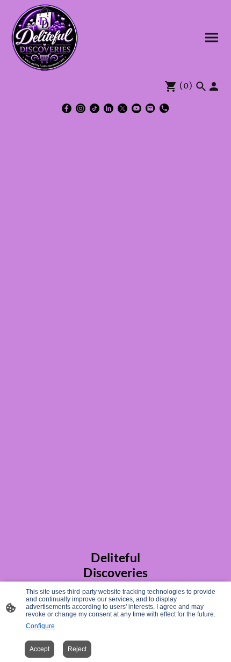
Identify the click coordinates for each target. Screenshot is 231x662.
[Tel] (164, 108)
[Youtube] (136, 108)
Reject (77, 649)
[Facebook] (66, 108)
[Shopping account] (213, 86)
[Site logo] (44, 37)
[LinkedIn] (108, 108)
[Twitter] (122, 108)
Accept (39, 649)
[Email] (150, 108)
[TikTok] (94, 108)
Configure (40, 626)
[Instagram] (80, 108)
